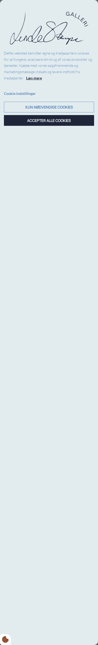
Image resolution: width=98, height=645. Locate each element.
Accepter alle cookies (49, 120)
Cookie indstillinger (20, 93)
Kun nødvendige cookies (49, 107)
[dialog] (49, 322)
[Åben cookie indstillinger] (5, 639)
